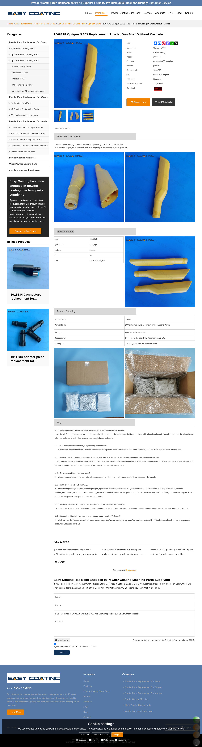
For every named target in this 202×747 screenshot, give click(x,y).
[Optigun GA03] (158, 89)
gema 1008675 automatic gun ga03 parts (121, 550)
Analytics (96, 740)
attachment (63, 640)
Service (148, 13)
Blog (179, 13)
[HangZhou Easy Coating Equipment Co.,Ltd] (33, 13)
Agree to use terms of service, (75, 646)
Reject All (85, 735)
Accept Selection (100, 735)
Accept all (117, 735)
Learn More (15, 712)
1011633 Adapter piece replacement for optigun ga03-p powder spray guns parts (27, 359)
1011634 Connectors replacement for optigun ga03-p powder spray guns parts (27, 297)
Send (61, 652)
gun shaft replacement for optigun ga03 (72, 550)
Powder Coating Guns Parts (125, 13)
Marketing (122, 740)
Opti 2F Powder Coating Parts (71, 24)
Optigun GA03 (94, 24)
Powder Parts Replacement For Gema (37, 24)
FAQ (171, 13)
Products (100, 13)
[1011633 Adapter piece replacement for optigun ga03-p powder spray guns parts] (28, 330)
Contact (189, 13)
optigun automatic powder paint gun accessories (124, 554)
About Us (160, 13)
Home (88, 13)
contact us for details (25, 231)
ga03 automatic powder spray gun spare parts (75, 554)
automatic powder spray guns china (167, 554)
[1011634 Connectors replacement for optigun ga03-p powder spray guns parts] (28, 268)
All (16, 24)
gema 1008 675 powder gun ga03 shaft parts (172, 550)
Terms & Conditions (89, 646)
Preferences (108, 740)
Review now (130, 570)
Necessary (83, 740)
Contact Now (140, 102)
